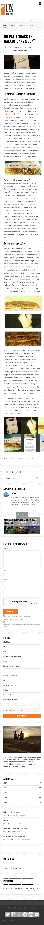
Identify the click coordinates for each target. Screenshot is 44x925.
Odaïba (5, 820)
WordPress (36, 921)
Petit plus (6, 680)
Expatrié (22, 458)
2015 (5, 793)
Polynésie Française (9, 685)
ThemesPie (15, 921)
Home (7, 25)
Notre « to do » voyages (11, 812)
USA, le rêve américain (10, 700)
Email (5, 579)
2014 (5, 797)
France (5, 661)
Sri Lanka (6, 690)
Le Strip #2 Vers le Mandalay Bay (14, 836)
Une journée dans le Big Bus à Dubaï (15, 828)
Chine (5, 647)
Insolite (30, 458)
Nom (5, 570)
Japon (5, 671)
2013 (5, 802)
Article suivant (11, 478)
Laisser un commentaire (20, 51)
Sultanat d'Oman (8, 695)
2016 (5, 788)
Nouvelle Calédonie (10, 676)
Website (6, 588)
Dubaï (13, 25)
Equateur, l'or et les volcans (12, 656)
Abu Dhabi (6, 642)
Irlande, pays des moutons (12, 666)
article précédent (10, 114)
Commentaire (8, 549)
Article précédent (16, 472)
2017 (5, 783)
